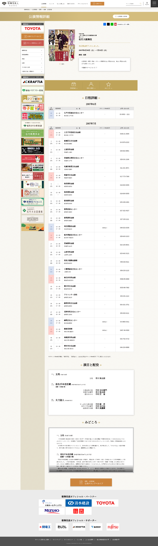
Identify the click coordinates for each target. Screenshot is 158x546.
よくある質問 (89, 539)
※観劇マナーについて (88, 67)
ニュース (51, 4)
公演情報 (43, 4)
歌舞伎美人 (27, 9)
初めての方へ (71, 4)
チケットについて (83, 4)
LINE (112, 24)
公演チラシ (99, 3)
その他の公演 (26, 67)
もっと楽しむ (60, 4)
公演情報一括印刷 (122, 16)
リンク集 (79, 539)
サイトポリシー (68, 539)
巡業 (40, 9)
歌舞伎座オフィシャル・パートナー (32, 24)
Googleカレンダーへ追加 (123, 24)
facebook (104, 24)
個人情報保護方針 (102, 539)
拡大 (63, 64)
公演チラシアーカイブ (34, 36)
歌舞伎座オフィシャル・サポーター (32, 77)
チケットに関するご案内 (42, 539)
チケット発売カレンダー (34, 43)
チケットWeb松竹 (91, 356)
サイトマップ (56, 539)
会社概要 (115, 539)
